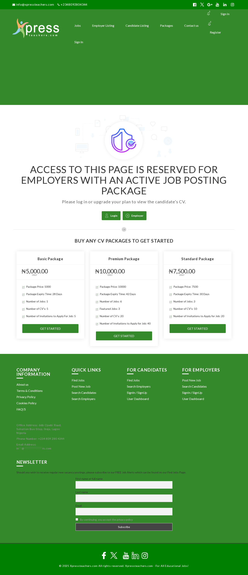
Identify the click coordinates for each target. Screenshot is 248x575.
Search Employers (83, 399)
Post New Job (81, 386)
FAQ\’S (21, 409)
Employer (137, 215)
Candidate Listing (137, 25)
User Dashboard (138, 399)
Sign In (225, 14)
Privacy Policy (25, 397)
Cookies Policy (26, 403)
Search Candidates (84, 392)
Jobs (77, 25)
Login (113, 215)
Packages (166, 25)
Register (215, 32)
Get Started (50, 328)
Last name (82, 492)
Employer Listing (103, 25)
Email (79, 505)
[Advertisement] (124, 76)
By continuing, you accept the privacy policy (106, 519)
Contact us (191, 25)
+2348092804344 (74, 4)
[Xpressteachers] (40, 28)
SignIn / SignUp (137, 392)
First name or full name (89, 478)
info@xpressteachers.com (35, 4)
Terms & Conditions (29, 390)
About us (22, 384)
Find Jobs (78, 380)
